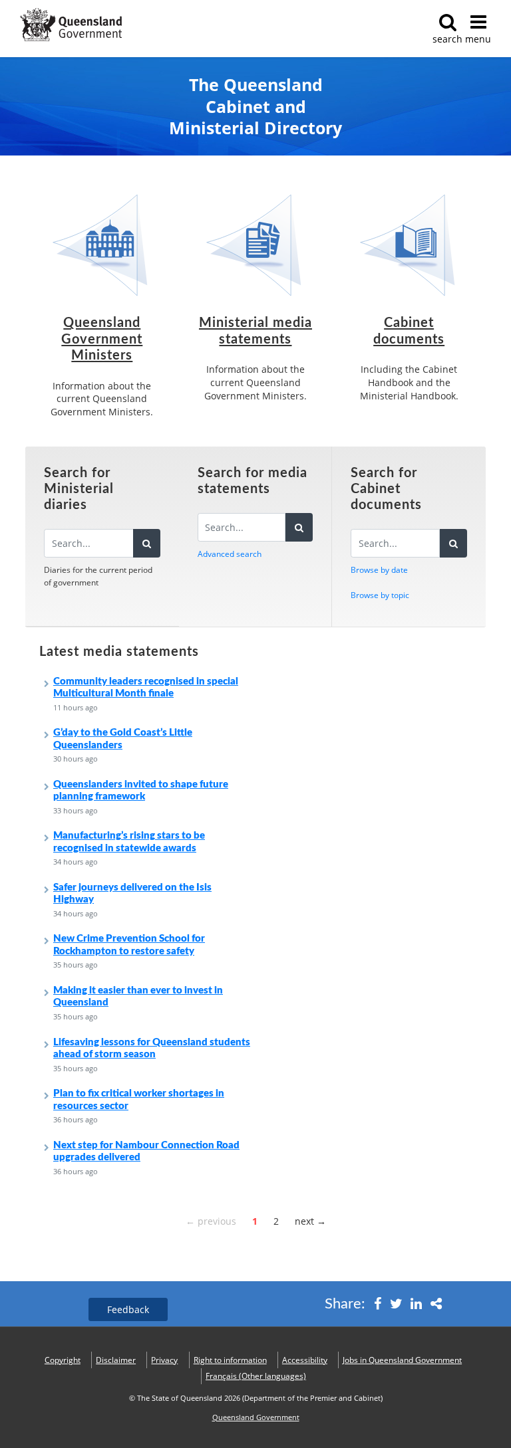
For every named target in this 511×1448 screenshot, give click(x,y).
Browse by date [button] (379, 569)
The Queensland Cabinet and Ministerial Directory (255, 106)
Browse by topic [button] (380, 595)
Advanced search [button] (229, 554)
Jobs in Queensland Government (402, 1360)
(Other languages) (256, 1376)
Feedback (128, 1309)
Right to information (230, 1360)
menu (478, 39)
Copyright (63, 1360)
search (447, 39)
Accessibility (304, 1360)
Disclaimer (116, 1360)
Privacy (164, 1360)
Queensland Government (255, 1417)
